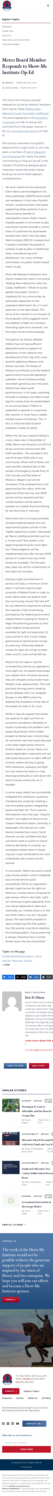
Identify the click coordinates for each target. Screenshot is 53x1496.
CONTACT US (33, 1423)
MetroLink (17, 960)
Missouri (28, 960)
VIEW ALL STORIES (12, 1224)
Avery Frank (30, 1182)
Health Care (7, 31)
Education (7, 26)
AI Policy (46, 1398)
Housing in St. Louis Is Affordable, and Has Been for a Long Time (37, 1111)
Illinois (38, 956)
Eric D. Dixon (12, 88)
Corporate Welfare (10, 44)
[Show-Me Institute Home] (7, 5)
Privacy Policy (26, 1467)
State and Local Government (16, 40)
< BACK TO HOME (15, 1066)
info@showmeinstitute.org (19, 1486)
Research (7, 1398)
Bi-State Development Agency (18, 956)
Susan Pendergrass (34, 1149)
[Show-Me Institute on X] (8, 1424)
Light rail (6, 960)
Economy (6, 35)
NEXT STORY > (39, 1066)
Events (20, 1398)
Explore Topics (31, 1391)
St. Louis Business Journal (23, 131)
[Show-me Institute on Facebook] (3, 1424)
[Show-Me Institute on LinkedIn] (12, 1424)
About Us (32, 1398)
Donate (9, 1300)
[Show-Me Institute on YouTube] (17, 1424)
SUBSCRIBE (26, 1449)
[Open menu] (48, 5)
